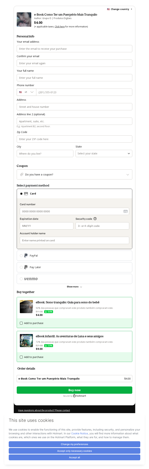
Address (21, 99)
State (79, 146)
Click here (60, 26)
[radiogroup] (74, 236)
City (19, 146)
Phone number (25, 85)
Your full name (25, 70)
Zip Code (22, 132)
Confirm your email (28, 56)
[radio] (21, 193)
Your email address (28, 41)
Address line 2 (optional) (31, 114)
